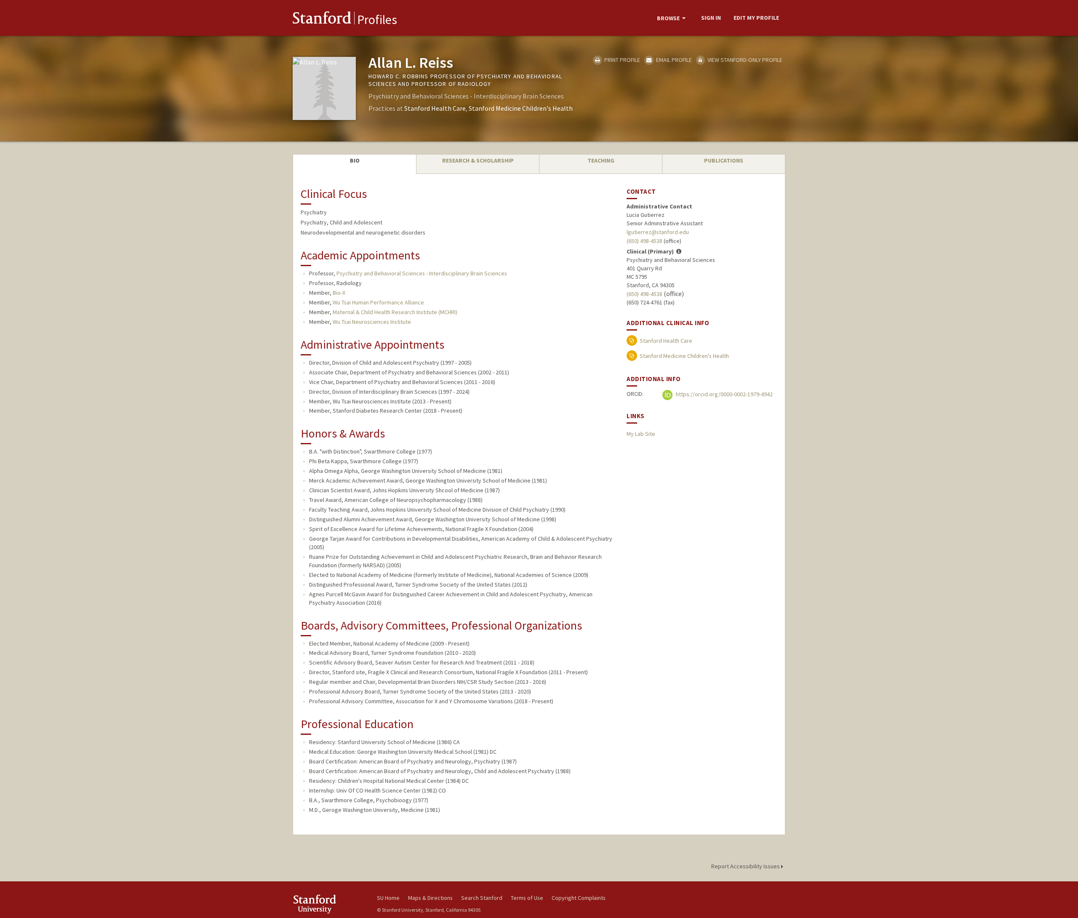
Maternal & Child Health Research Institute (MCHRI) (395, 312)
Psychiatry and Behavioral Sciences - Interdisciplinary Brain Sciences (421, 273)
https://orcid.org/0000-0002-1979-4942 (724, 394)
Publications (723, 160)
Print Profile (621, 60)
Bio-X (339, 292)
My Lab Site (641, 434)
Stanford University (328, 904)
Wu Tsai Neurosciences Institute (372, 322)
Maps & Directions (430, 898)
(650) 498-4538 (644, 241)
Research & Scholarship (478, 160)
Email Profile (673, 60)
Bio (355, 160)
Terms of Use (527, 898)
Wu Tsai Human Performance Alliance (378, 302)
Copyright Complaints (579, 898)
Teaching (600, 160)
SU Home (388, 898)
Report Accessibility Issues (746, 866)
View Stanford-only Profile (744, 60)
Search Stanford (481, 898)
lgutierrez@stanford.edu (658, 232)
